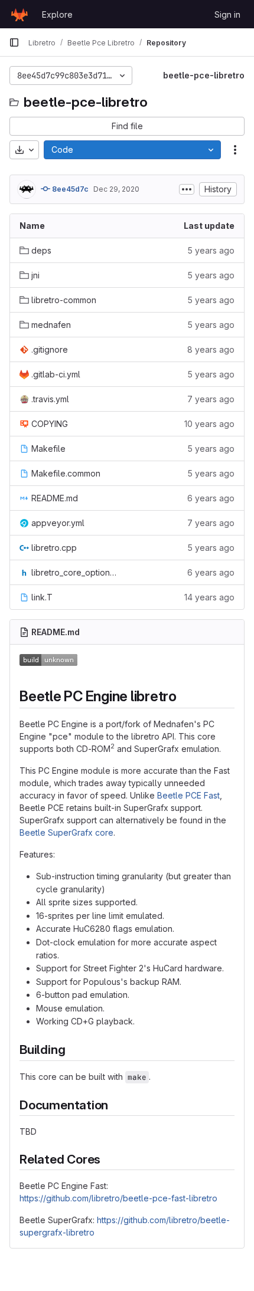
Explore (57, 14)
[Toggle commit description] (186, 189)
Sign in (227, 14)
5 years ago (211, 250)
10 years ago (209, 424)
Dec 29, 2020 (116, 189)
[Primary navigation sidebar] (14, 42)
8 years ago (211, 349)
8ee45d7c (69, 189)
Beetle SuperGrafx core (66, 832)
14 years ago (209, 597)
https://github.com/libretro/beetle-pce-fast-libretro (118, 1198)
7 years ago (211, 399)
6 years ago (211, 498)
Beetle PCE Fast (188, 795)
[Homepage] (19, 14)
